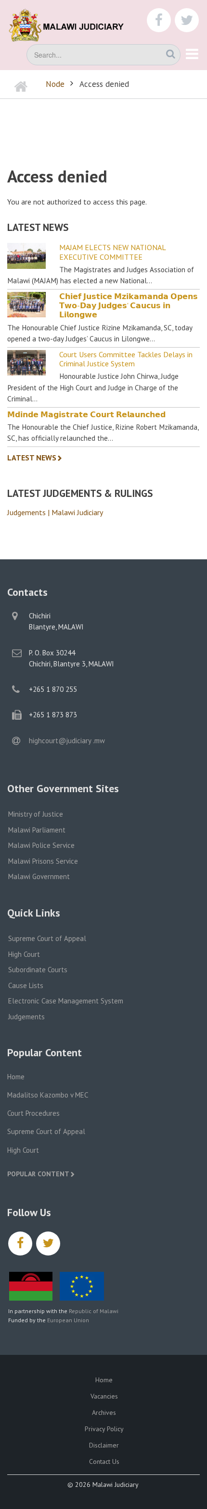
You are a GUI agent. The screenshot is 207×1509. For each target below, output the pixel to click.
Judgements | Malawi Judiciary (55, 512)
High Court (24, 954)
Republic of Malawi (93, 1311)
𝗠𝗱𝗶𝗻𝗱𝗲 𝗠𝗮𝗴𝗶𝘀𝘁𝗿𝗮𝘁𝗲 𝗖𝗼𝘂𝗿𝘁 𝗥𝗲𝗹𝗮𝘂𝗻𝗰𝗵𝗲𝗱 (86, 414)
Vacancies (104, 1396)
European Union (68, 1320)
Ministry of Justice (35, 814)
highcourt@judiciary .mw (67, 740)
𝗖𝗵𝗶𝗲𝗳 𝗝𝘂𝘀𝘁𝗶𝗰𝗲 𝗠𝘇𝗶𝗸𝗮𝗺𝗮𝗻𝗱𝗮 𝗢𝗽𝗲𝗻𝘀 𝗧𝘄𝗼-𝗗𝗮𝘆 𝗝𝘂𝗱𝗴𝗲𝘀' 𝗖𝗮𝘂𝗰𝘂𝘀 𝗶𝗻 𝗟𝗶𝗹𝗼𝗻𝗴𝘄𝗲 (128, 305)
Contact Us (104, 1461)
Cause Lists (25, 985)
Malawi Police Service (41, 845)
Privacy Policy (104, 1428)
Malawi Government (39, 876)
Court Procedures (33, 1113)
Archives (104, 1412)
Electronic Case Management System (65, 1000)
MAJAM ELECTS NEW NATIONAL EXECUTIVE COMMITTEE (112, 252)
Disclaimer (104, 1445)
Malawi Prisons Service (43, 861)
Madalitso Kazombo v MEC (47, 1094)
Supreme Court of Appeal (47, 938)
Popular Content (38, 1174)
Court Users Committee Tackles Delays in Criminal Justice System (126, 359)
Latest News (31, 457)
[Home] (72, 24)
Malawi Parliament (36, 829)
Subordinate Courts (37, 969)
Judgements (26, 1016)
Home (16, 1076)
